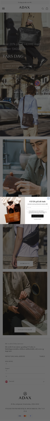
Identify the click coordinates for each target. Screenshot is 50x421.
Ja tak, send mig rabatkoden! (37, 216)
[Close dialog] (48, 198)
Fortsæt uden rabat (37, 219)
